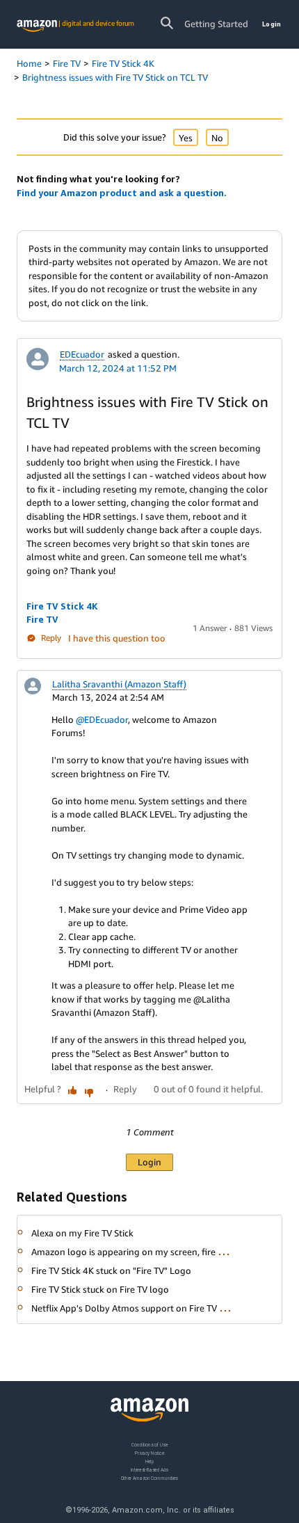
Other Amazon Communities (149, 1477)
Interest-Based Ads (149, 1469)
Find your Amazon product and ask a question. (122, 192)
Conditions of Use (149, 1444)
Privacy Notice (149, 1452)
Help (149, 1460)
